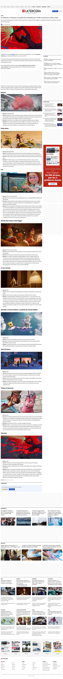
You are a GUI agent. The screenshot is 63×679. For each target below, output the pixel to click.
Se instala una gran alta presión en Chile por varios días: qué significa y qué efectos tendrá (39, 513)
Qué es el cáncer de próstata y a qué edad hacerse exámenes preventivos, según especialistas (51, 109)
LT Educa (48, 6)
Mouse (2, 15)
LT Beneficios (38, 6)
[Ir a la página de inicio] (31, 11)
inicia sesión (5, 489)
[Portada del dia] (53, 165)
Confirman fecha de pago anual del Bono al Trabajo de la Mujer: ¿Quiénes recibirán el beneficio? (52, 547)
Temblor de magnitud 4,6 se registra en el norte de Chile (53, 69)
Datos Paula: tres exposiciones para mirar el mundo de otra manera (54, 627)
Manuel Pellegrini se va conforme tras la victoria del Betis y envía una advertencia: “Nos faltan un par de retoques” (55, 582)
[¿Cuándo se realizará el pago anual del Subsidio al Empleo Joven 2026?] (31, 555)
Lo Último (33, 6)
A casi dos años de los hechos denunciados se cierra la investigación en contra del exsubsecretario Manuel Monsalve (50, 105)
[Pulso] (15, 652)
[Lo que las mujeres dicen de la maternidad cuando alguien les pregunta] (55, 621)
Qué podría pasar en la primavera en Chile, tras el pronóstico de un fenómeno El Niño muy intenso (23, 513)
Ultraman (11, 479)
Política (5, 6)
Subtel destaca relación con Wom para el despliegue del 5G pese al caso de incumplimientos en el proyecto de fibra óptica (23, 583)
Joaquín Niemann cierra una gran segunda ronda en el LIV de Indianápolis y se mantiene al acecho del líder (54, 605)
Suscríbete (12, 489)
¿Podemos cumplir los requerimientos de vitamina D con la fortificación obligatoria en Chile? (39, 604)
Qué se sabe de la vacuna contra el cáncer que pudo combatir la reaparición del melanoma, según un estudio (54, 513)
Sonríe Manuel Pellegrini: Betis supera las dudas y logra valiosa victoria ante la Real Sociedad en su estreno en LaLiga (55, 599)
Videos (29, 6)
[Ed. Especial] (36, 652)
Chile (2, 578)
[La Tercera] (5, 652)
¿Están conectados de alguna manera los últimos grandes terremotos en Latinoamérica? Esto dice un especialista (39, 599)
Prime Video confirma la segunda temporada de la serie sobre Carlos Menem (22, 633)
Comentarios (8, 50)
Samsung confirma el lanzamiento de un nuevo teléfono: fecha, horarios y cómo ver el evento (7, 613)
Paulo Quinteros (7, 24)
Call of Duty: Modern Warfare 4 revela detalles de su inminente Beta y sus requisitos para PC (7, 628)
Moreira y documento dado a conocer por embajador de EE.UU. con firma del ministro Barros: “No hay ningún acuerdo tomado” (52, 73)
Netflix (6, 479)
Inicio (2, 6)
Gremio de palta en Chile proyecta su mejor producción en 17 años (23, 604)
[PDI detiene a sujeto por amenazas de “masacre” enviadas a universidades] (8, 591)
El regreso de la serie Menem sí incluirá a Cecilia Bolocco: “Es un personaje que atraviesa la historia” (23, 613)
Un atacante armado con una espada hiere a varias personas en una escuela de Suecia (39, 628)
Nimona (8, 479)
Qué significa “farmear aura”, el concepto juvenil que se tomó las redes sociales (7, 513)
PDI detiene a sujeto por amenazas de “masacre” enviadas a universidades (52, 60)
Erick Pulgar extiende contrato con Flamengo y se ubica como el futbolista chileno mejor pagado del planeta (50, 115)
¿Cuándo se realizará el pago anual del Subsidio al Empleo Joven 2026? (31, 546)
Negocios (12, 6)
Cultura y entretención (21, 609)
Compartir (3, 50)
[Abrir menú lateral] (2, 11)
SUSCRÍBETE (53, 184)
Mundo (26, 6)
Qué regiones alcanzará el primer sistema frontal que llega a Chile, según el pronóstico (38, 582)
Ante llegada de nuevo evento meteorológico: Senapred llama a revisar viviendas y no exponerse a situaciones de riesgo (53, 64)
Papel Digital (44, 6)
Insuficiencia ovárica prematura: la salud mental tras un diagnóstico (54, 632)
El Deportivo (22, 6)
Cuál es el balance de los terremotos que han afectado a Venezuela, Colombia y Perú (52, 82)
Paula (49, 609)
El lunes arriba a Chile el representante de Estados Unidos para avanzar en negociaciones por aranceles (23, 598)
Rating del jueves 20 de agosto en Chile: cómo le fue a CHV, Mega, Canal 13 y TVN (10, 547)
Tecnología (17, 6)
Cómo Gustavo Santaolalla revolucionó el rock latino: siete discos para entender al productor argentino (23, 628)
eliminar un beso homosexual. (25, 118)
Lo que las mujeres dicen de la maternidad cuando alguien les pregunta (55, 613)
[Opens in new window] (26, 652)
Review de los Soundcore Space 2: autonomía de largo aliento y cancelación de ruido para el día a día (8, 633)
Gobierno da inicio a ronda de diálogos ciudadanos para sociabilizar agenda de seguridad (53, 78)
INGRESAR (60, 11)
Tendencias (34, 578)
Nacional (8, 6)
